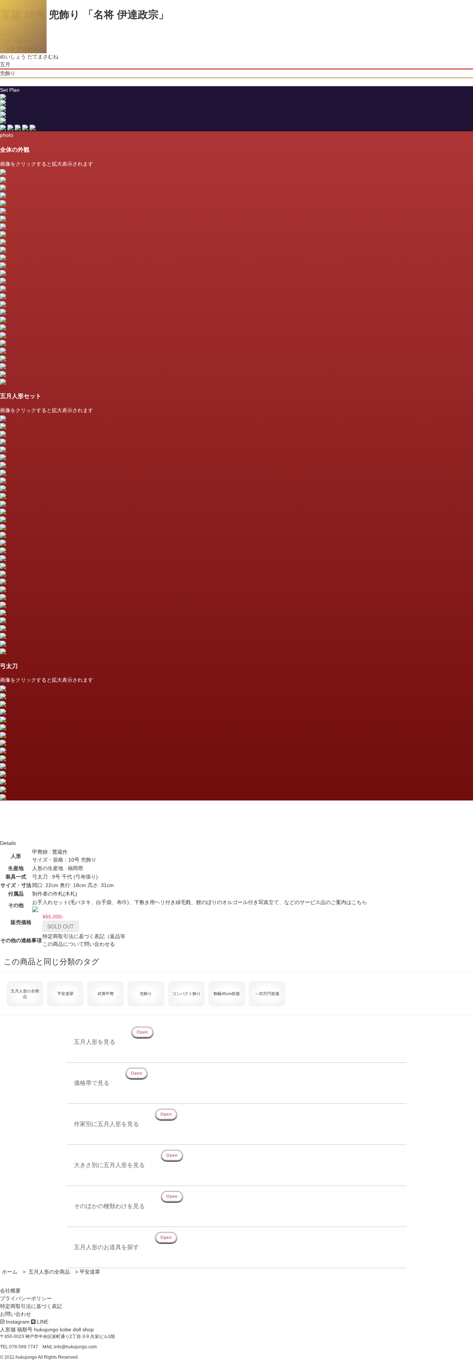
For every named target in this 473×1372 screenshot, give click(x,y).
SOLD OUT (60, 926)
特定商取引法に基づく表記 (31, 1306)
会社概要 (10, 1291)
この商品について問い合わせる (78, 944)
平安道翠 (89, 1272)
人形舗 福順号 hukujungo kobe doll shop (47, 1329)
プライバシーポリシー (26, 1298)
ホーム (9, 1272)
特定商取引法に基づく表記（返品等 (83, 936)
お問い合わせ (15, 1314)
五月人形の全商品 (48, 1272)
